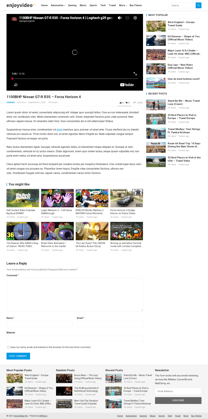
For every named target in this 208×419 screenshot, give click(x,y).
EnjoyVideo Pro (21, 416)
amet (59, 129)
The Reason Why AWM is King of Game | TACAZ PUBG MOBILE (22, 246)
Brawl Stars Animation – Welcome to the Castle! (54, 245)
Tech (103, 5)
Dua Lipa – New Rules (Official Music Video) (180, 66)
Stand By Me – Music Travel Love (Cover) (184, 102)
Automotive (57, 5)
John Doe (21, 102)
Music (83, 5)
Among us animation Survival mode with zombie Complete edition (125, 246)
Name (10, 318)
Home (44, 5)
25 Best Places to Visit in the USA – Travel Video (184, 159)
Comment (12, 275)
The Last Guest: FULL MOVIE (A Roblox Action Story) (90, 245)
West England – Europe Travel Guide (181, 24)
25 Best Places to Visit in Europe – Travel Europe (182, 117)
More (122, 5)
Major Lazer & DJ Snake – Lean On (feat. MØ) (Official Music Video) (183, 52)
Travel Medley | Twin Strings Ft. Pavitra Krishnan (184, 131)
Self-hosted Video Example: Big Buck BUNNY (21, 212)
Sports (93, 5)
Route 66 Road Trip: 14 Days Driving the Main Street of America (184, 145)
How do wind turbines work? (184, 78)
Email (80, 318)
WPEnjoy (43, 416)
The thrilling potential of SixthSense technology (86, 389)
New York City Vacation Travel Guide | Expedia (86, 402)
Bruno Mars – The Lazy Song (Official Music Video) (88, 376)
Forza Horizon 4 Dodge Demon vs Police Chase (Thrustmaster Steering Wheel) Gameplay (126, 215)
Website (10, 332)
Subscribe (178, 400)
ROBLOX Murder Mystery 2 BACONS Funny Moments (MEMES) (90, 213)
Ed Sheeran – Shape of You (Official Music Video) (184, 38)
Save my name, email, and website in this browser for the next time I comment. (50, 347)
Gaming (72, 5)
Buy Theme (136, 5)
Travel (112, 5)
